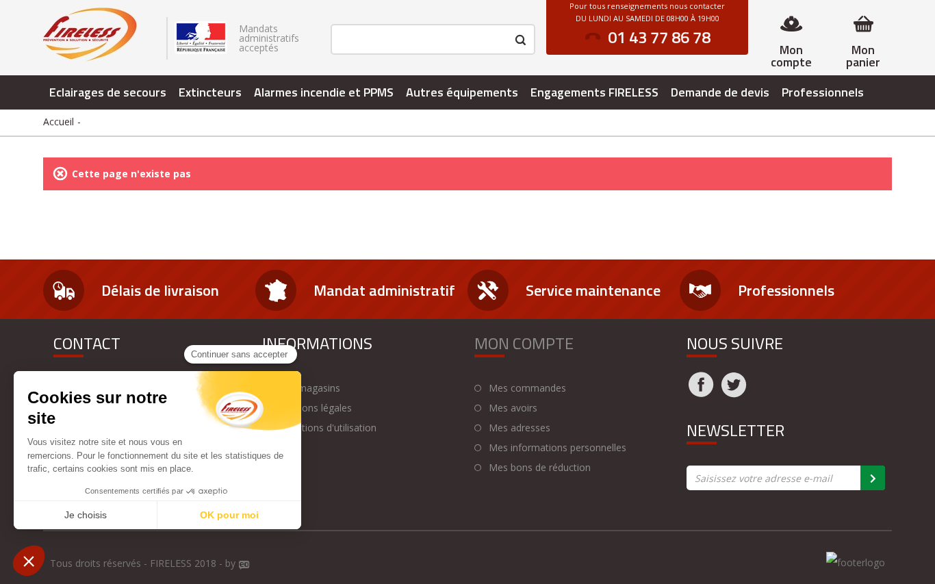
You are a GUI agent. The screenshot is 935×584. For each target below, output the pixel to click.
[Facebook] (701, 393)
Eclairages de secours (107, 92)
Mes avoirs (513, 408)
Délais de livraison (160, 290)
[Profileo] (244, 565)
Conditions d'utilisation (326, 428)
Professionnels (823, 92)
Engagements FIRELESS (594, 92)
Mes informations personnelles (557, 448)
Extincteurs (210, 92)
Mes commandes (527, 388)
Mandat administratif (384, 290)
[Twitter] (733, 393)
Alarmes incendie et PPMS (324, 92)
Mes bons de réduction (540, 467)
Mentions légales (314, 408)
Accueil (58, 121)
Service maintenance (593, 290)
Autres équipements (462, 92)
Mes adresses (519, 428)
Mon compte (791, 55)
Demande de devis (720, 92)
